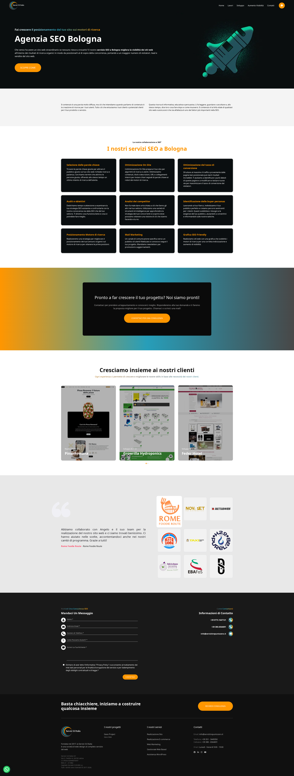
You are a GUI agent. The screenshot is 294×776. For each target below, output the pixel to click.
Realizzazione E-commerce (158, 739)
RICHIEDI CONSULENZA (215, 706)
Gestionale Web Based (156, 749)
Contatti (270, 5)
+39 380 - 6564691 (210, 742)
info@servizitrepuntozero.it (211, 734)
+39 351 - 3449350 (210, 739)
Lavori (230, 5)
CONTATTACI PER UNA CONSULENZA (147, 318)
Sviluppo (240, 5)
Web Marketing (153, 744)
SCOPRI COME (28, 67)
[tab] (146, 463)
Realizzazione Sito (155, 734)
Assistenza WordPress (156, 754)
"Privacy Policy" (102, 665)
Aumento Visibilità (256, 5)
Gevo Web (108, 737)
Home (221, 5)
